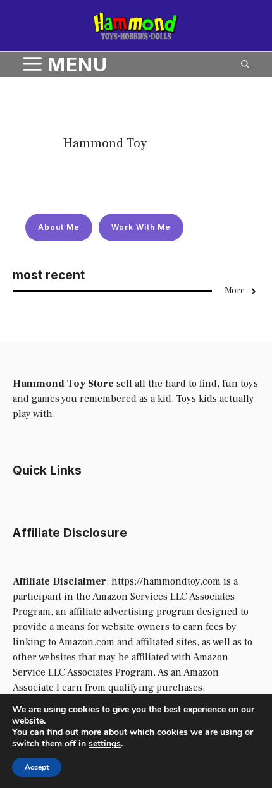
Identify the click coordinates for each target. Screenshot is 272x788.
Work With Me (141, 227)
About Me (59, 227)
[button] (245, 64)
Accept (37, 767)
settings (105, 743)
